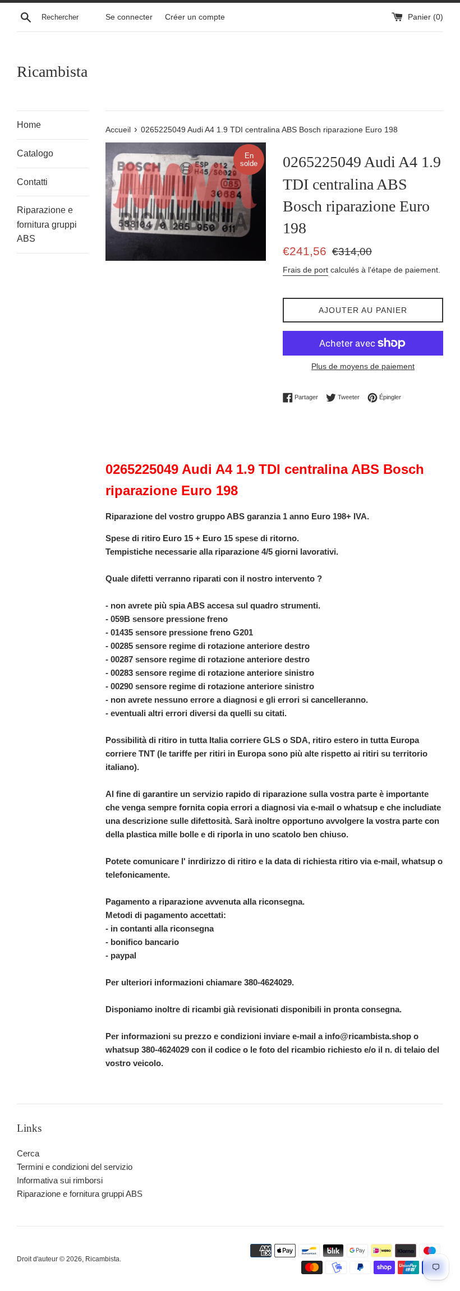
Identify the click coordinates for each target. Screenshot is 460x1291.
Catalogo (35, 153)
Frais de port (305, 269)
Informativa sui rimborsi (60, 1180)
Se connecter (129, 17)
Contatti (32, 182)
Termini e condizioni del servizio (74, 1167)
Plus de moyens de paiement (363, 366)
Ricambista (52, 71)
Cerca (28, 1153)
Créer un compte (195, 17)
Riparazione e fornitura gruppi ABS (47, 224)
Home (29, 125)
